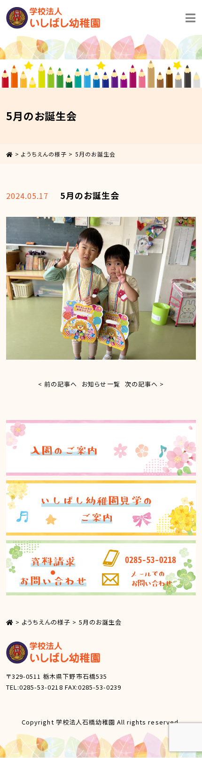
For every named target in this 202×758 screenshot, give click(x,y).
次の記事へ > (144, 383)
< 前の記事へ (57, 383)
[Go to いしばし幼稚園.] (9, 154)
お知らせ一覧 (101, 383)
